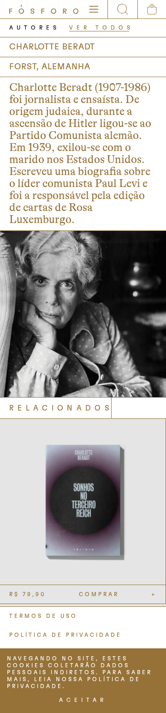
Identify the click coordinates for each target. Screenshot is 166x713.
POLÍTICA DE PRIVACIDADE (65, 635)
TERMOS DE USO (43, 616)
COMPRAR (99, 594)
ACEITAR (83, 700)
